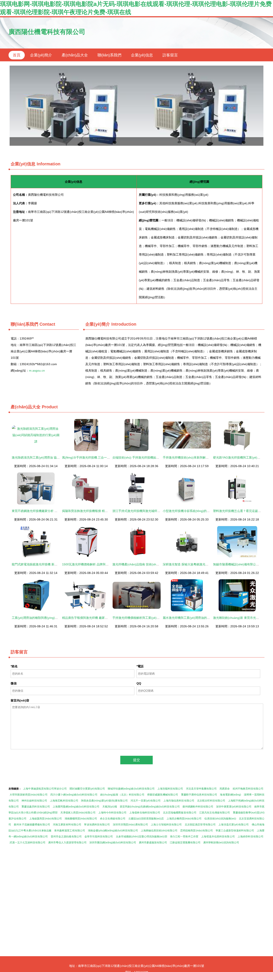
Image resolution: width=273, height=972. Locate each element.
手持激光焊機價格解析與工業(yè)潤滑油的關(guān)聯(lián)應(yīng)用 (158, 617)
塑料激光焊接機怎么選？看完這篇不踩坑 (240, 511)
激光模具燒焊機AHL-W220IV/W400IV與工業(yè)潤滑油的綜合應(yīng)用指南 (136, 106)
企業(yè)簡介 (41, 55)
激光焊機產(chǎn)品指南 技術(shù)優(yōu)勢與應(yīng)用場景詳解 (156, 564)
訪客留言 (170, 55)
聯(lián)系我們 (109, 55)
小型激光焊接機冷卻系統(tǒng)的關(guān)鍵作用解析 (198, 511)
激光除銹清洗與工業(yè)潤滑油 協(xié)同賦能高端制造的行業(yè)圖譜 (58, 457)
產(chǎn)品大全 (75, 55)
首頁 (16, 55)
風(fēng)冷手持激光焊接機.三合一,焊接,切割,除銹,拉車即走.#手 (104, 457)
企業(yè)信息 (142, 55)
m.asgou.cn (37, 370)
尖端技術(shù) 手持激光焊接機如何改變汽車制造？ (146, 457)
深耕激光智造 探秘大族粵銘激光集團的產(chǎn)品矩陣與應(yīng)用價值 (210, 564)
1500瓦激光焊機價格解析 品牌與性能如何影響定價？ (97, 564)
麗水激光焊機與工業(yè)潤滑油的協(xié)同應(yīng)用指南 (201, 617)
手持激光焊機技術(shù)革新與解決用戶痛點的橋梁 (196, 457)
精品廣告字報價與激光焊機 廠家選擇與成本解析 (94, 617)
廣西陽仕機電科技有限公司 (47, 31)
